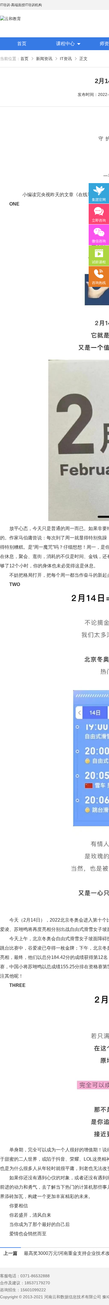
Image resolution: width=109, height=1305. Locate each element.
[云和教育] (26, 19)
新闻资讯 (44, 58)
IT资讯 (66, 58)
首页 (21, 43)
